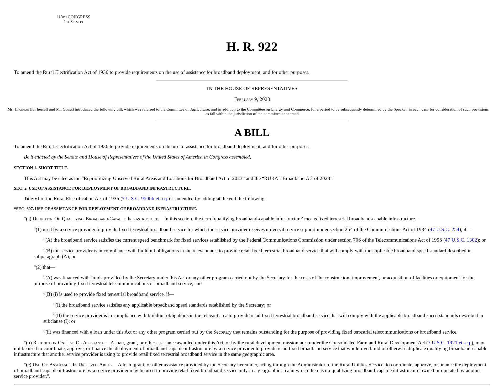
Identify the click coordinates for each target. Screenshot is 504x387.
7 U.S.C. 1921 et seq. (449, 342)
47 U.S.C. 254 (444, 229)
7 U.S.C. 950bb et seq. (145, 198)
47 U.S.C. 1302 (461, 240)
